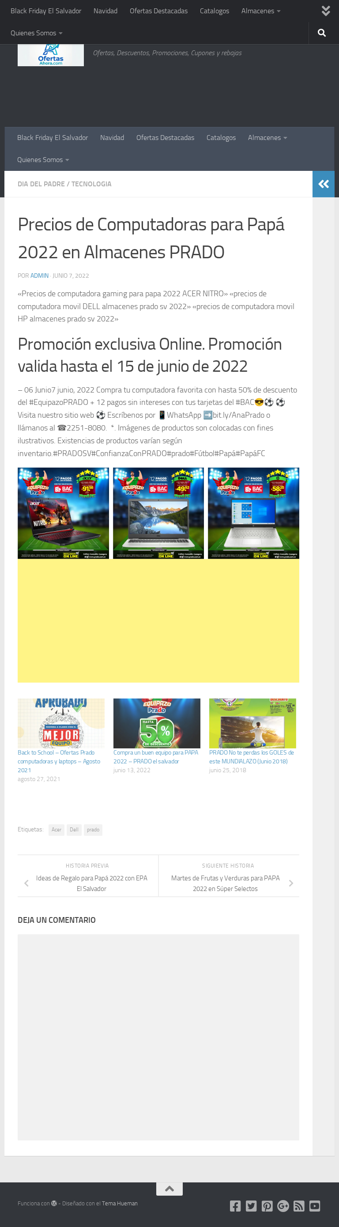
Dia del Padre (41, 184)
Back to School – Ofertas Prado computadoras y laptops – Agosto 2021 (59, 761)
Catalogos (214, 11)
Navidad (105, 11)
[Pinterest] (267, 1206)
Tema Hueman (120, 1203)
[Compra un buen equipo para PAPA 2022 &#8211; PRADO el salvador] (156, 723)
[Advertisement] (277, 90)
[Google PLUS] (283, 1206)
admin (39, 275)
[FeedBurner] (299, 1206)
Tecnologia (92, 184)
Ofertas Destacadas (159, 11)
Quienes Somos (33, 33)
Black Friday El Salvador (46, 11)
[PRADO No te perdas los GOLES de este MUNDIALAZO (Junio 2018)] (252, 723)
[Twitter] (251, 1206)
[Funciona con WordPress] (54, 1203)
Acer (56, 830)
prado (93, 830)
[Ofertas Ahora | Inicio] (51, 53)
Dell (74, 830)
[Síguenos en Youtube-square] (315, 1206)
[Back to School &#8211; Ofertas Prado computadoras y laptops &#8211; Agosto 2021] (61, 723)
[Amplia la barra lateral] (324, 184)
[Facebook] (236, 1206)
